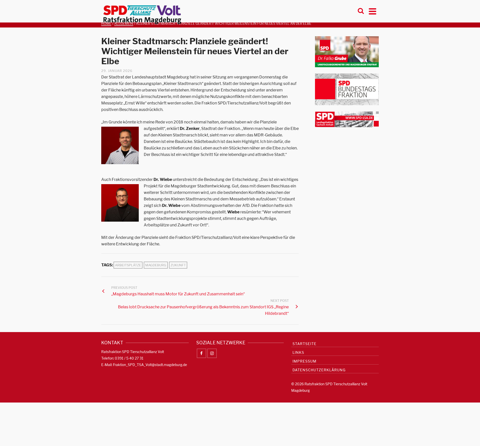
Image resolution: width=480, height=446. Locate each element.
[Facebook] (201, 353)
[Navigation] (372, 11)
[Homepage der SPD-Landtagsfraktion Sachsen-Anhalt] (347, 119)
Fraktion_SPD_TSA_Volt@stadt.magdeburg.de (150, 365)
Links (298, 352)
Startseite (304, 344)
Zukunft (178, 265)
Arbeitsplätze (128, 265)
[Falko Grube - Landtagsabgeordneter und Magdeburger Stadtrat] (347, 51)
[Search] (360, 11)
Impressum (304, 361)
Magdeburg (155, 265)
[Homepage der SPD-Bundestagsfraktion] (347, 89)
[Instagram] (212, 353)
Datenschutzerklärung (319, 370)
